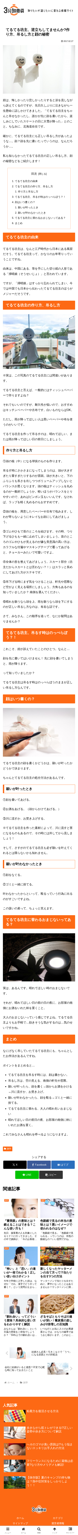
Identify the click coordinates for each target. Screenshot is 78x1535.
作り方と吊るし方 (28, 191)
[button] (51, 1175)
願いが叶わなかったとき (32, 212)
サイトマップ (20, 1523)
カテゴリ (58, 1518)
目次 (34, 173)
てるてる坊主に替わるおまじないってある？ (40, 217)
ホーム (20, 1518)
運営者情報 (58, 1523)
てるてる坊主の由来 (26, 181)
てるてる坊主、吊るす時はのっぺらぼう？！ (40, 196)
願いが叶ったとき (28, 207)
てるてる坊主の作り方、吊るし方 (34, 186)
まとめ (18, 223)
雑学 (9, 1148)
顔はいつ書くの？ (25, 202)
